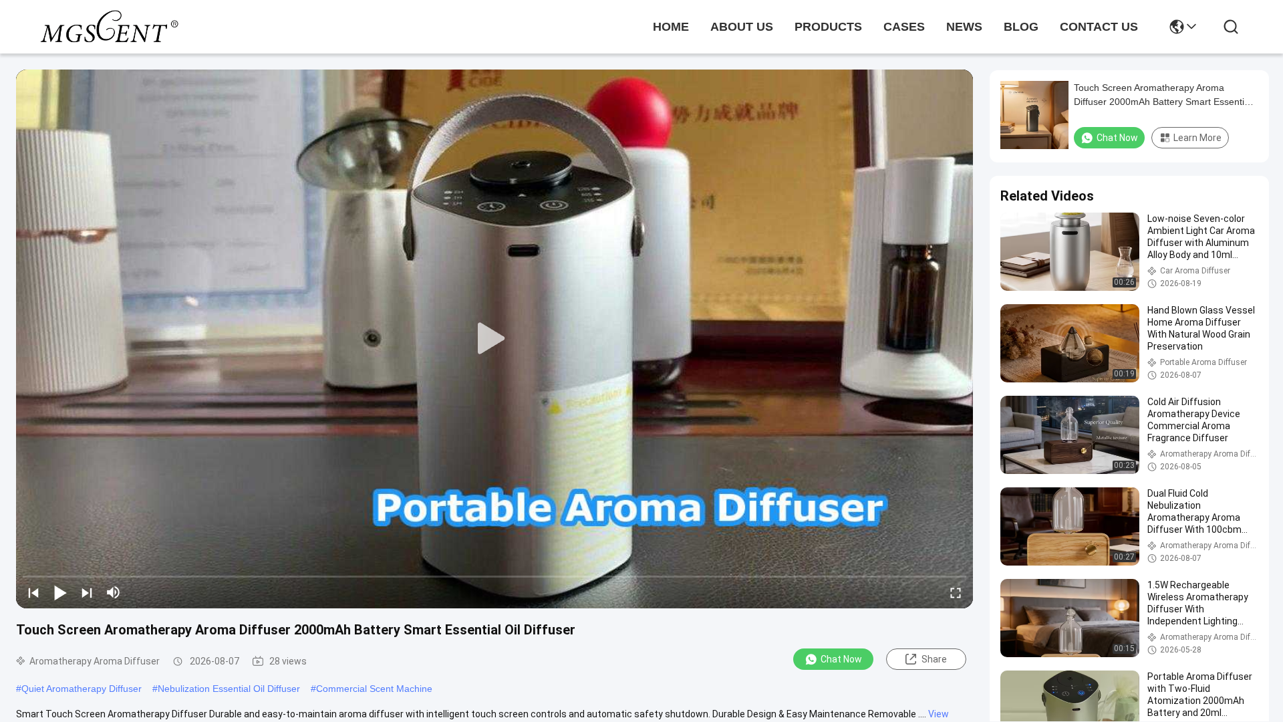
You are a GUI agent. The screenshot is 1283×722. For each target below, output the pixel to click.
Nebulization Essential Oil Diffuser (229, 688)
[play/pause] (60, 592)
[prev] (33, 592)
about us (741, 26)
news (964, 26)
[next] (87, 592)
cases (904, 26)
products (828, 26)
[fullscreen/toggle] (955, 592)
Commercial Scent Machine (374, 688)
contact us (1099, 26)
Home (671, 26)
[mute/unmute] (113, 592)
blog (1021, 26)
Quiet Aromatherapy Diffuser (81, 688)
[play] (494, 339)
